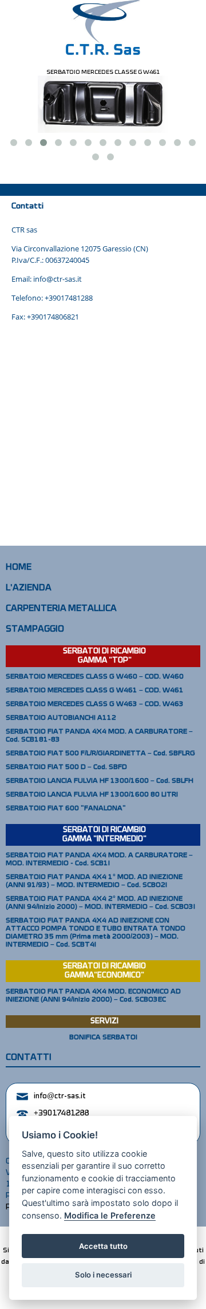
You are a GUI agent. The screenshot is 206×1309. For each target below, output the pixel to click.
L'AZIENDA (29, 588)
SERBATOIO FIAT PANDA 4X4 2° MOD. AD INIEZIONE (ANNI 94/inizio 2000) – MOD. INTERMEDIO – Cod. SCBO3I (100, 903)
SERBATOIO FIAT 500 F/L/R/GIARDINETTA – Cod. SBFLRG (100, 753)
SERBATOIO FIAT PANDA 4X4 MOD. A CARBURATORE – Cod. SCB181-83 (99, 735)
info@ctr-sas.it (60, 1096)
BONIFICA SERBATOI (103, 1037)
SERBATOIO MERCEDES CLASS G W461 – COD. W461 (95, 690)
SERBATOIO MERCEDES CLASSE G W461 (103, 72)
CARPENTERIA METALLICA (61, 609)
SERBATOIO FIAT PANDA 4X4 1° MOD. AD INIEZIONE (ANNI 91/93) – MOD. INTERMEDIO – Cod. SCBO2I (94, 881)
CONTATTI (29, 1058)
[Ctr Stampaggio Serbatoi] (103, 27)
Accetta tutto (103, 1246)
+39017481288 (61, 1113)
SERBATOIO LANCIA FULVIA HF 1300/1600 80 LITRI (92, 794)
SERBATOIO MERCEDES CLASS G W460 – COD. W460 (95, 676)
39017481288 (71, 298)
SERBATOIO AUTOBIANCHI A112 (61, 718)
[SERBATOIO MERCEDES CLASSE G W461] (103, 104)
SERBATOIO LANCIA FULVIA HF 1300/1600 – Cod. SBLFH (99, 781)
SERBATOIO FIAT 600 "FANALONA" (66, 808)
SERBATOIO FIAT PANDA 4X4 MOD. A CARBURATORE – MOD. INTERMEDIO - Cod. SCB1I (99, 859)
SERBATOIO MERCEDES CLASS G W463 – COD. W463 (95, 704)
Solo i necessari (103, 1274)
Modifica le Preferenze (110, 1215)
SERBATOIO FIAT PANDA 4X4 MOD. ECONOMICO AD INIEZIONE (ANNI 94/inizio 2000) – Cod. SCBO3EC (93, 995)
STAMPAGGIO (35, 629)
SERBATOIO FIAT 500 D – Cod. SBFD (66, 767)
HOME (18, 567)
